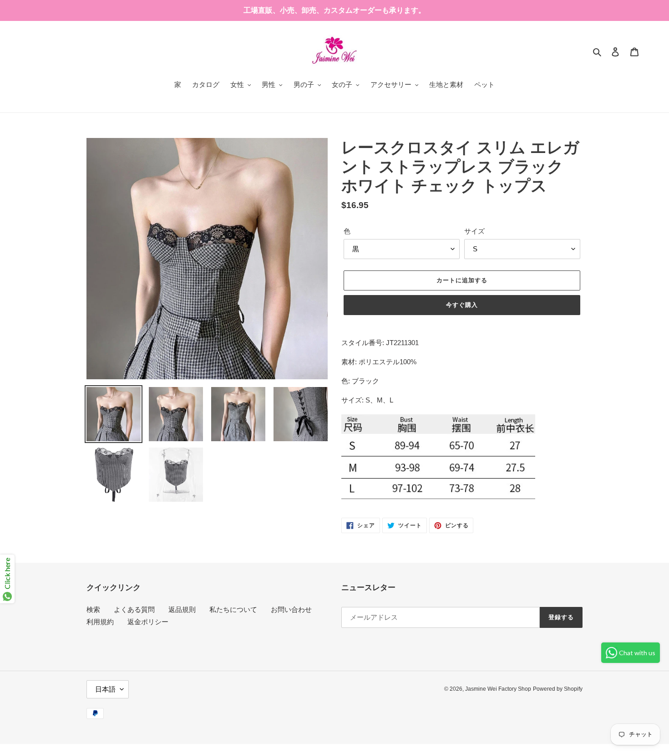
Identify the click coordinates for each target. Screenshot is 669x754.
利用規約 (100, 622)
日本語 (105, 689)
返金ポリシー (147, 622)
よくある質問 (134, 609)
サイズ (474, 231)
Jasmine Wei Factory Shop (498, 689)
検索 (93, 609)
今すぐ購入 (462, 304)
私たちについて (233, 609)
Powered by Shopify (558, 689)
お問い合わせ (291, 609)
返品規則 (182, 609)
